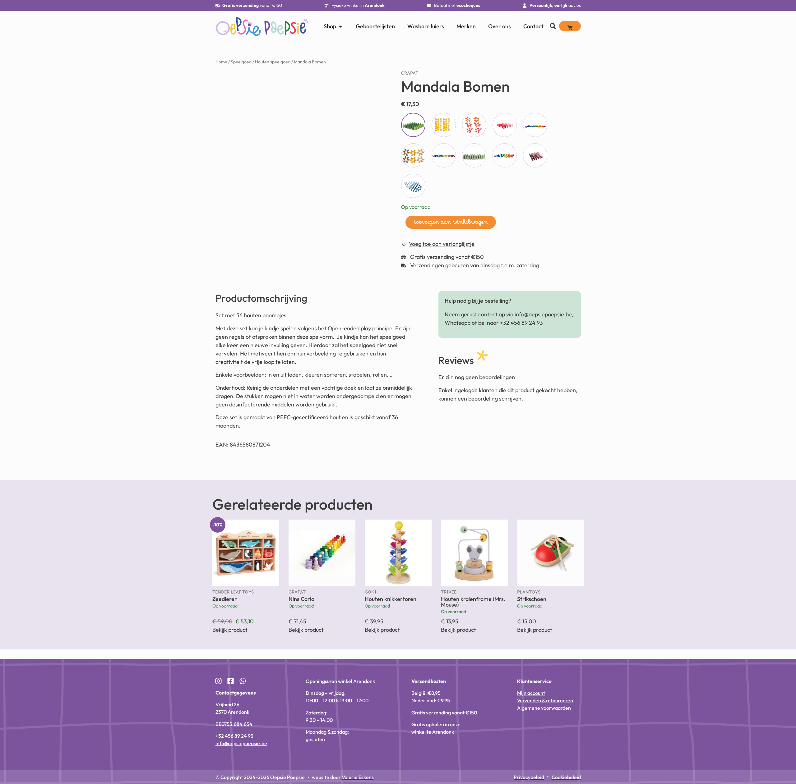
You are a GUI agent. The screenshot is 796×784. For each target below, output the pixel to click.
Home (221, 62)
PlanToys (528, 600)
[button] (365, 81)
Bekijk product (230, 636)
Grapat (409, 74)
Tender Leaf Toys (233, 600)
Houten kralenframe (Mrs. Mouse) (473, 608)
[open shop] (340, 26)
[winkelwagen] (570, 26)
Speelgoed (241, 62)
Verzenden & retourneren (545, 707)
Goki (371, 600)
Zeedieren (225, 605)
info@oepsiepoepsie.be (543, 321)
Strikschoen (531, 605)
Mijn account (531, 700)
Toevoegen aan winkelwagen (451, 224)
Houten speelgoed (272, 62)
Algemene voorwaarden (544, 715)
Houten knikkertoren (390, 605)
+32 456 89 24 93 (521, 329)
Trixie (448, 600)
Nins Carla (301, 605)
